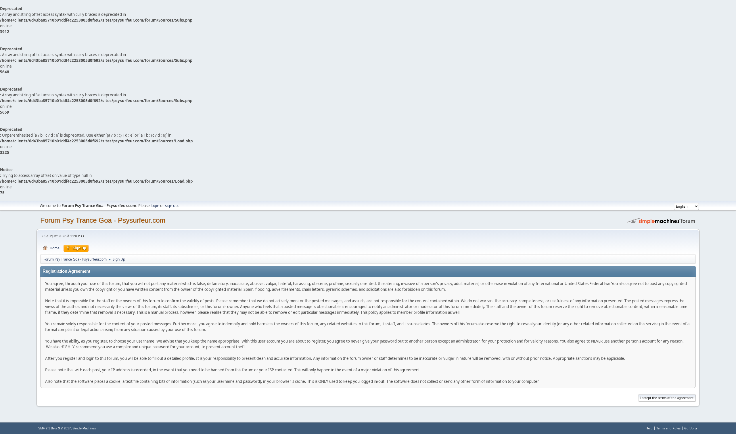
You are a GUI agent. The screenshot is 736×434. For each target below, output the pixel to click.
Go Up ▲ (691, 428)
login (155, 205)
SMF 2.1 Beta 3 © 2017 (54, 428)
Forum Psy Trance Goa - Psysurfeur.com (102, 220)
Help (649, 428)
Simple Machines (84, 428)
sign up (171, 205)
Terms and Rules (668, 428)
